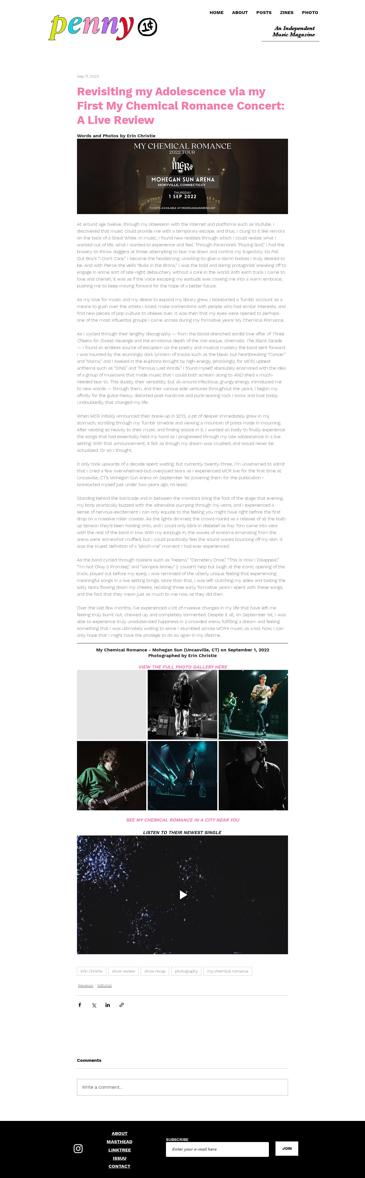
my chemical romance (227, 971)
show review (123, 971)
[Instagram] (78, 1149)
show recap (155, 971)
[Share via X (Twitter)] (93, 1005)
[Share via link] (121, 1005)
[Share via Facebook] (79, 1005)
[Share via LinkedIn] (107, 1005)
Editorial (105, 985)
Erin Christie (91, 971)
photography (186, 971)
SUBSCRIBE (177, 1139)
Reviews (85, 985)
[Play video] (182, 894)
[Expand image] (111, 704)
